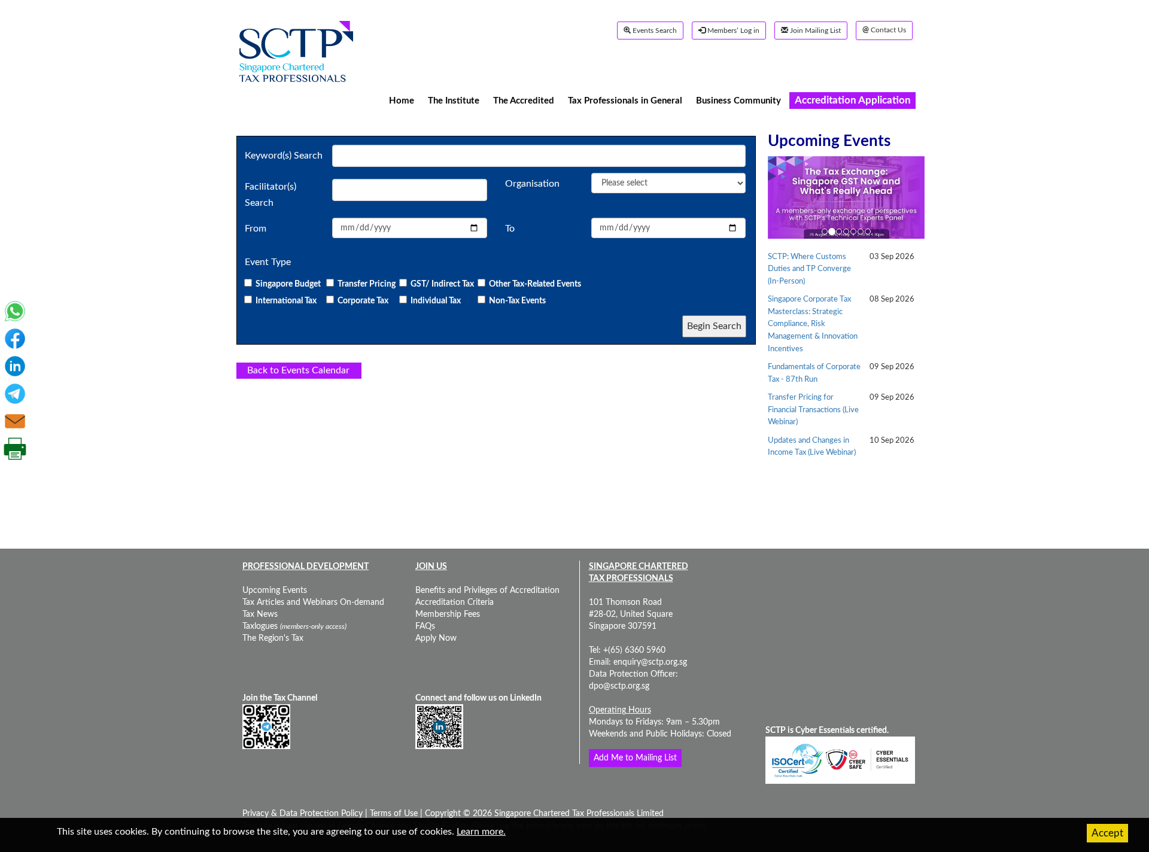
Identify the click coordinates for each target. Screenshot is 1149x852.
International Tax (287, 301)
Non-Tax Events (517, 301)
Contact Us (884, 30)
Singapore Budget (289, 284)
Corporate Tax (363, 301)
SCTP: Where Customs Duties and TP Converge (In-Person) (809, 269)
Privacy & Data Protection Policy (303, 814)
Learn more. (481, 831)
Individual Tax (435, 301)
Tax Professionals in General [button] (625, 100)
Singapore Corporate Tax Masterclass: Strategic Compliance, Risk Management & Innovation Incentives (813, 324)
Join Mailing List (814, 30)
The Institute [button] (453, 100)
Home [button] (401, 100)
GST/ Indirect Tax (442, 284)
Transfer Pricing (366, 284)
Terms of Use (392, 814)
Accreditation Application (853, 100)
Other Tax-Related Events (535, 284)
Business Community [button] (738, 100)
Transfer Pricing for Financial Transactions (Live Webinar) (813, 410)
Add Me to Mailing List (635, 758)
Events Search (654, 30)
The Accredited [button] (523, 100)
